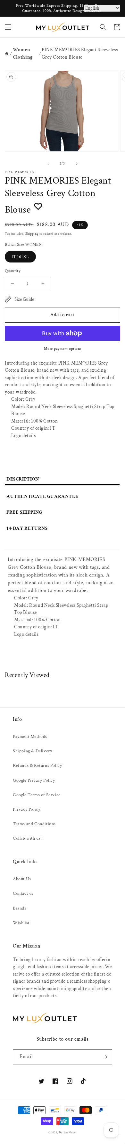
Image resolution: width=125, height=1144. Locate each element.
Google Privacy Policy (34, 780)
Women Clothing (23, 53)
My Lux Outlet (68, 1132)
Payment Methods (30, 736)
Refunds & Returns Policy (37, 765)
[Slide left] (48, 164)
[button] (8, 27)
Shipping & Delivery (32, 751)
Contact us (23, 893)
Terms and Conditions (34, 824)
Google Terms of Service (37, 795)
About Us (22, 879)
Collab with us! (27, 838)
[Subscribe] (105, 1056)
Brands (19, 908)
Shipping (32, 234)
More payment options (62, 348)
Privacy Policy (26, 809)
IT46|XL (20, 257)
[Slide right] (77, 164)
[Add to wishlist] (38, 206)
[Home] (7, 54)
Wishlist (21, 923)
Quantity (13, 271)
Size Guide (24, 299)
